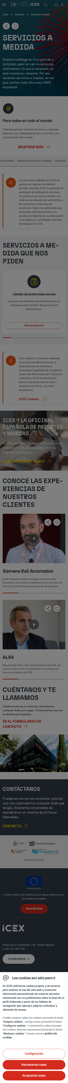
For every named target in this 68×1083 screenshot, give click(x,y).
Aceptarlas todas (34, 1075)
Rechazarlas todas (34, 1064)
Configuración (34, 1053)
